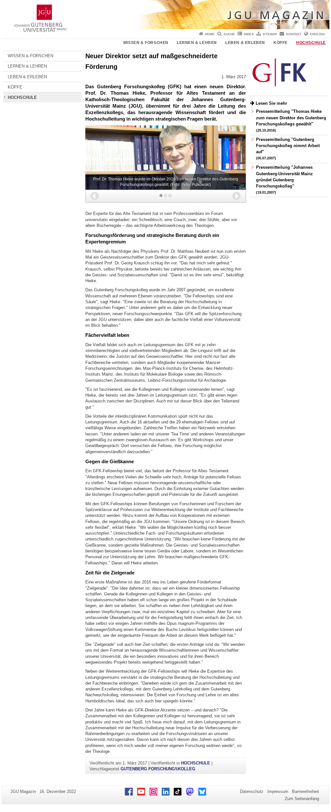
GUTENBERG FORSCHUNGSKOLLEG (158, 768)
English (317, 34)
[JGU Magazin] (165, 14)
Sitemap (269, 34)
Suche (229, 34)
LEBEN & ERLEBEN (245, 42)
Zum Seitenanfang (302, 798)
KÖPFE (280, 42)
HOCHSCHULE (311, 42)
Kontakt (293, 34)
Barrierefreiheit (305, 791)
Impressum (277, 791)
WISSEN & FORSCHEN (145, 42)
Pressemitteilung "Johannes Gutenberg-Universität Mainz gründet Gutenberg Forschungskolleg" (284, 179)
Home (210, 34)
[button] (95, 196)
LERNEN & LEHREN (197, 42)
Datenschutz (251, 791)
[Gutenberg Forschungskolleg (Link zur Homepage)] (280, 72)
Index (249, 34)
